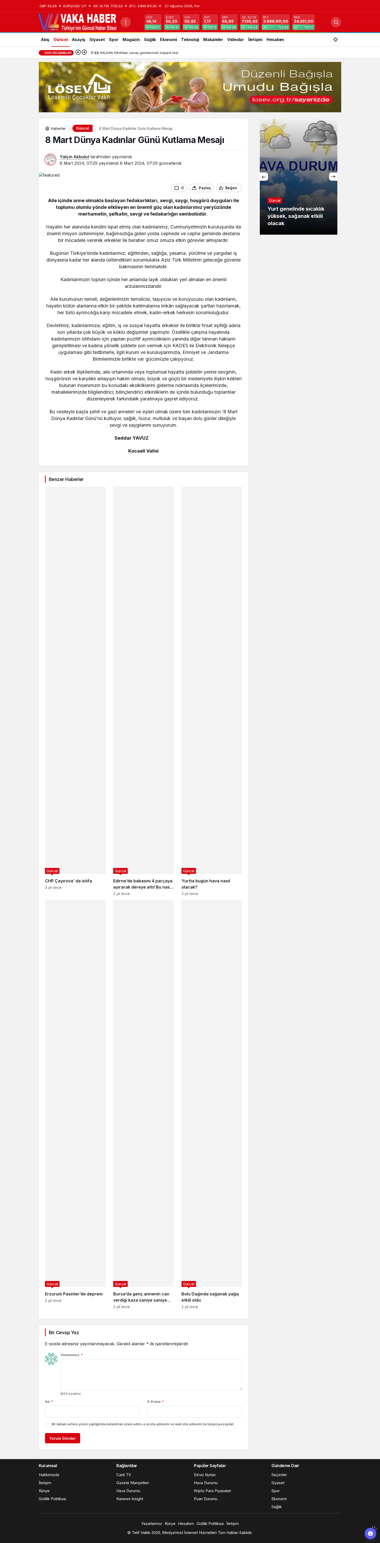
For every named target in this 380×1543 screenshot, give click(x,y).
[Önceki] (78, 53)
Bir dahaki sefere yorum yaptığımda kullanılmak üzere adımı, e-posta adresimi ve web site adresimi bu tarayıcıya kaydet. (143, 1424)
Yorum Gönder (62, 1438)
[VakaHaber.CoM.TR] (77, 21)
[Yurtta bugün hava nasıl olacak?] (211, 691)
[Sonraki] (84, 53)
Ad (49, 1401)
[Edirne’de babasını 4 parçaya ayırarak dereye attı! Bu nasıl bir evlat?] (143, 691)
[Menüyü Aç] (125, 22)
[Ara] (336, 22)
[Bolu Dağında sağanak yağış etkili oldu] (211, 1104)
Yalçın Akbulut (74, 156)
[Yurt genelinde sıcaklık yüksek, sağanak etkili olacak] (268, 176)
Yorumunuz (71, 1355)
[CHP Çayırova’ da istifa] (75, 691)
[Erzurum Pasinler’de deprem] (75, 1104)
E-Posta (155, 1401)
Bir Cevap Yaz (64, 1332)
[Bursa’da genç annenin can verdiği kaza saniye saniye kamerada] (143, 1104)
